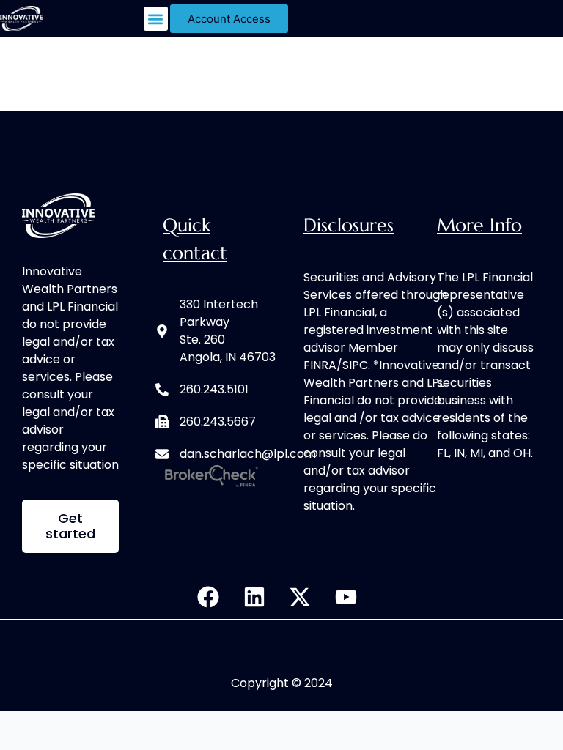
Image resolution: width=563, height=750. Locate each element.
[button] (156, 19)
